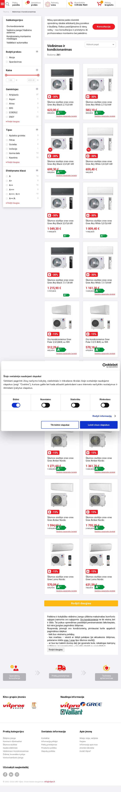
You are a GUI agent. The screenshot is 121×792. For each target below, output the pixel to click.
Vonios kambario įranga (13, 758)
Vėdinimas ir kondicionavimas (15, 751)
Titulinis (6, 12)
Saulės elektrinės (10, 748)
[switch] (45, 405)
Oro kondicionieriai (15, 26)
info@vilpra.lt (49, 782)
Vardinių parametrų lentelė (66, 116)
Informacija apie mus (89, 745)
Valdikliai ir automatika (17, 43)
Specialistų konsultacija (14, 677)
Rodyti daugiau (13, 122)
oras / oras (69, 640)
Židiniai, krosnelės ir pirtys (14, 754)
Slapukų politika (48, 751)
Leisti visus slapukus (98, 425)
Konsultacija (104, 26)
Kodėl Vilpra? (85, 751)
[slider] (6, 75)
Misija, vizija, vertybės (89, 738)
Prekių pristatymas (60, 676)
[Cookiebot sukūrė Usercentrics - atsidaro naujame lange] (105, 365)
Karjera (83, 741)
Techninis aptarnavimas (106, 677)
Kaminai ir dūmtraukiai (12, 741)
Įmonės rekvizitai (87, 748)
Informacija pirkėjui (49, 741)
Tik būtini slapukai (60, 425)
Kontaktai (45, 738)
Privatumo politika (49, 748)
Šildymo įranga (9, 738)
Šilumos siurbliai (10, 745)
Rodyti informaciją (102, 416)
